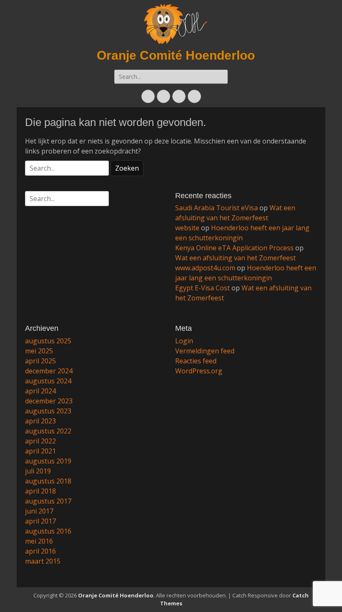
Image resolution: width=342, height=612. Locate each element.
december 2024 (49, 370)
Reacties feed (195, 360)
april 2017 (40, 521)
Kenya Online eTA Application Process (234, 247)
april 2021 (40, 451)
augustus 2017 (48, 501)
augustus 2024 (48, 380)
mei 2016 (39, 541)
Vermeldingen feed (204, 350)
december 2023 (49, 400)
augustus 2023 (48, 411)
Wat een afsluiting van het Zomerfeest (235, 257)
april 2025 (40, 360)
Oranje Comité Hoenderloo (176, 55)
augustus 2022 (48, 431)
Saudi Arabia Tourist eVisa (216, 207)
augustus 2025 (48, 340)
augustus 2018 (48, 481)
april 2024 (40, 390)
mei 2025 (39, 350)
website (187, 227)
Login (184, 340)
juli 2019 (38, 471)
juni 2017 (39, 511)
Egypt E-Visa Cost (202, 287)
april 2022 (40, 441)
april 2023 (40, 421)
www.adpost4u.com (205, 267)
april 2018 (40, 491)
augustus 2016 (48, 531)
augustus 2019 (48, 461)
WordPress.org (198, 370)
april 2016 (40, 551)
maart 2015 (42, 561)
